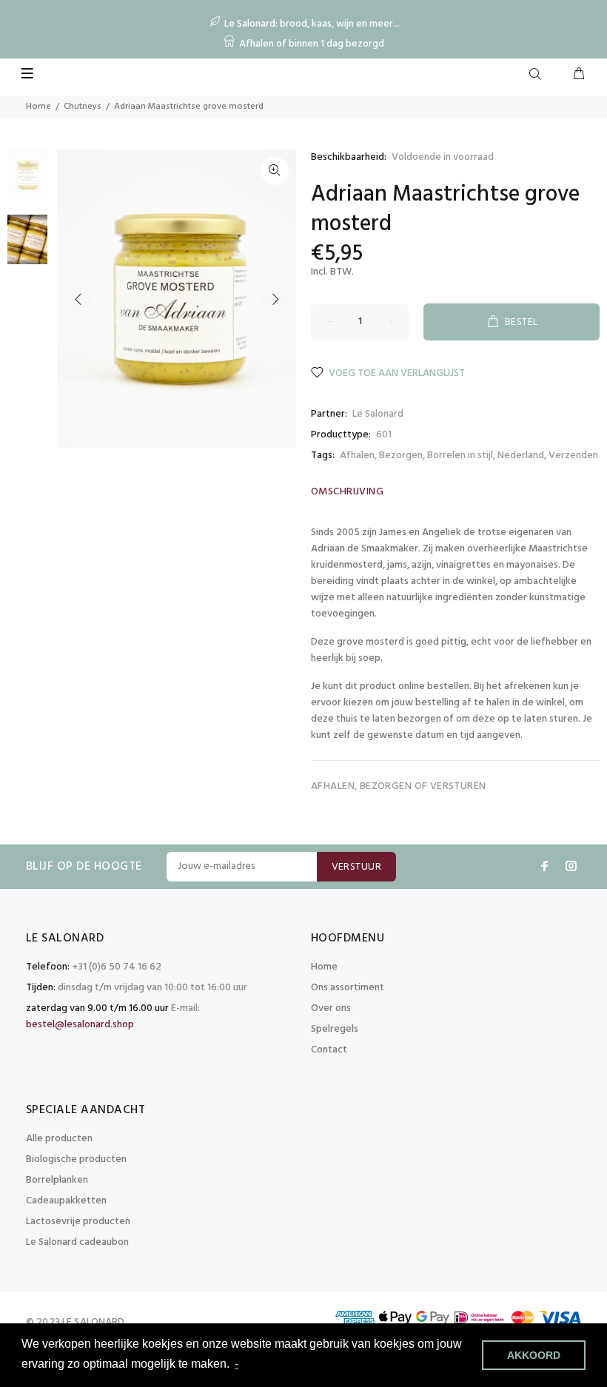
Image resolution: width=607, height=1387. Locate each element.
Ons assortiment (347, 987)
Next (275, 299)
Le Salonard (377, 414)
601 (384, 434)
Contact (329, 1049)
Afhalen (357, 455)
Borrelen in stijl (460, 455)
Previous (78, 299)
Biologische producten (76, 1159)
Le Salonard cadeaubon (77, 1242)
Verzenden (573, 455)
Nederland (520, 455)
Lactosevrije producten (78, 1221)
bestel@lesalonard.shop (80, 1024)
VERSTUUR (356, 867)
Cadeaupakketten (66, 1200)
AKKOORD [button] (533, 1355)
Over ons (331, 1008)
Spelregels (334, 1029)
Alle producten (59, 1138)
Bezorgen (401, 455)
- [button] (236, 1363)
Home (38, 106)
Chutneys (82, 106)
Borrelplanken (57, 1180)
